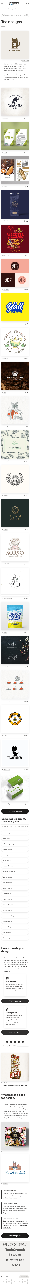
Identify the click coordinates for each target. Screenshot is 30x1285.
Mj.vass (5, 152)
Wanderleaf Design (8, 598)
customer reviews (22, 1046)
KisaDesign (6, 221)
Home (3, 9)
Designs (15, 9)
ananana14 (5, 1183)
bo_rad (5, 324)
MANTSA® (6, 255)
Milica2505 (6, 564)
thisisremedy (6, 289)
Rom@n (5, 735)
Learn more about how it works (15, 1085)
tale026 (5, 186)
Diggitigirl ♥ (7, 358)
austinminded (7, 461)
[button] (28, 1273)
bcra (4, 1151)
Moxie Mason (7, 426)
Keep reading (13, 1198)
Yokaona (6, 495)
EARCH (4, 1083)
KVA (5, 392)
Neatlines (6, 118)
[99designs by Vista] (14, 3)
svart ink (6, 529)
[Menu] (2, 3)
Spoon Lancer (25, 60)
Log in (27, 3)
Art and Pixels (7, 769)
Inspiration (9, 9)
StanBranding (7, 804)
